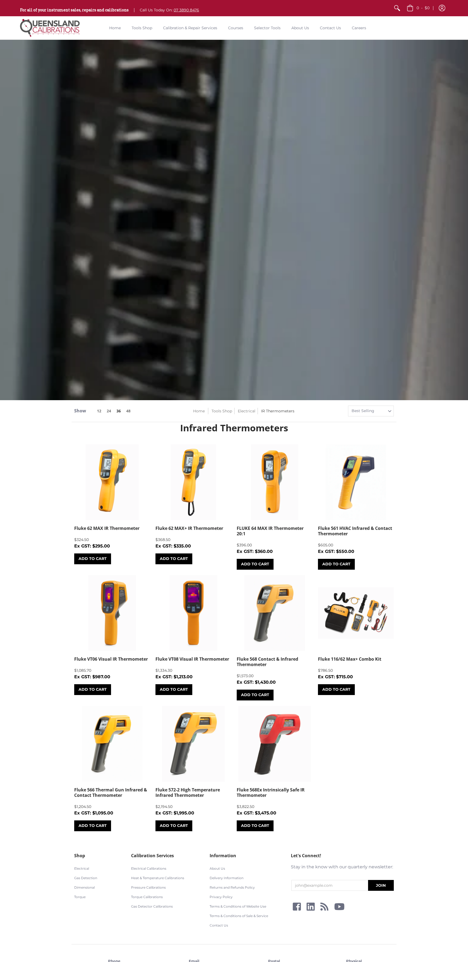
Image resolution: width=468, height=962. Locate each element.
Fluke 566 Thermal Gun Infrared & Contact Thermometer (110, 792)
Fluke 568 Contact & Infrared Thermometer (267, 661)
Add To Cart (93, 558)
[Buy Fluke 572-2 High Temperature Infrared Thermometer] (193, 744)
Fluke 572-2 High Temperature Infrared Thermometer (187, 792)
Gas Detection (85, 878)
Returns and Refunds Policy (232, 887)
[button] (442, 8)
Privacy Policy (221, 897)
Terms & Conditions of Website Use (238, 906)
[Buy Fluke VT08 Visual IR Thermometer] (193, 613)
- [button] (423, 7)
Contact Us (219, 925)
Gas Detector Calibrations (152, 906)
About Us (217, 868)
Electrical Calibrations (148, 868)
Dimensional (84, 887)
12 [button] (99, 410)
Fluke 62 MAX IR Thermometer (106, 528)
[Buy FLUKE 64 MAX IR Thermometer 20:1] (275, 482)
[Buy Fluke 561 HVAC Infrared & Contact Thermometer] (356, 482)
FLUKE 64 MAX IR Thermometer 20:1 (270, 531)
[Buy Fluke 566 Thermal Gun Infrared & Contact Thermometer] (112, 744)
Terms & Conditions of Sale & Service (239, 916)
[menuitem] (397, 8)
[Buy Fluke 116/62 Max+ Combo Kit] (356, 613)
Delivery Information (226, 878)
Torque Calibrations (147, 897)
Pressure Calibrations (148, 887)
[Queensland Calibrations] (50, 28)
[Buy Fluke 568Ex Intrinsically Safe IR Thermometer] (275, 744)
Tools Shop (222, 411)
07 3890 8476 (186, 10)
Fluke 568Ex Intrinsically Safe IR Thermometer (271, 792)
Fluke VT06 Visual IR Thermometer (111, 659)
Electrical (246, 411)
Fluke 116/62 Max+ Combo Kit (349, 659)
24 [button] (109, 410)
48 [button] (128, 410)
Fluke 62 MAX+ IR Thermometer (189, 528)
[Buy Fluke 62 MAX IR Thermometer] (112, 482)
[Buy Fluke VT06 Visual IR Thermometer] (112, 613)
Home (199, 411)
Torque (80, 897)
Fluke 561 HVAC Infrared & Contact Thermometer (355, 531)
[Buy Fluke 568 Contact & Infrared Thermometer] (275, 613)
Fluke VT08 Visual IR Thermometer (192, 659)
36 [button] (118, 410)
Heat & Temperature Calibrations (157, 878)
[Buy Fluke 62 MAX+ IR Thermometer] (193, 482)
